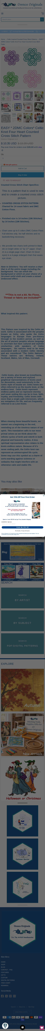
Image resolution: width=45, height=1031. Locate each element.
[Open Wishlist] (42, 1028)
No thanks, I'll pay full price (22, 530)
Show (22, 1027)
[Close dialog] (43, 495)
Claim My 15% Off (22, 527)
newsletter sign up (6, 521)
